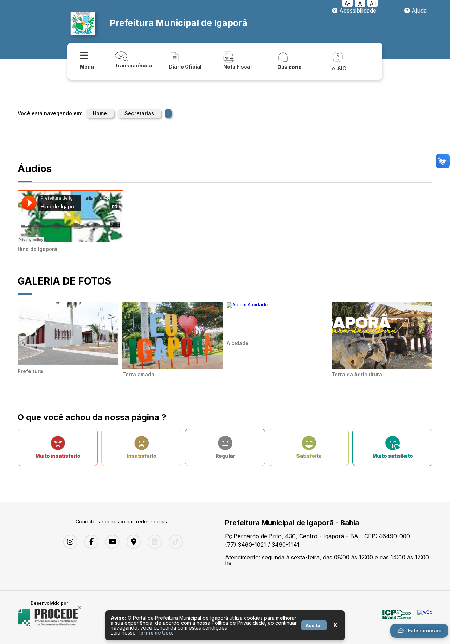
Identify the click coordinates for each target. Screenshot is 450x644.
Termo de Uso (154, 633)
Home (100, 113)
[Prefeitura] (68, 363)
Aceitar (314, 625)
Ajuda (418, 10)
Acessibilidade (357, 10)
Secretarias (139, 113)
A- (347, 3)
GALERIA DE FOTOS (64, 281)
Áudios (35, 169)
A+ (373, 3)
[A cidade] (247, 304)
